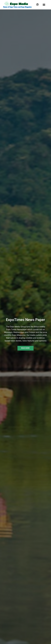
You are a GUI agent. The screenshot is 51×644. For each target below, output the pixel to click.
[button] (37, 4)
